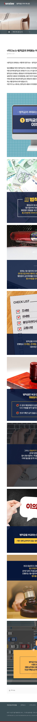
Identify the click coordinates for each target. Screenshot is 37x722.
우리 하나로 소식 (18, 32)
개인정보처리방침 (12, 705)
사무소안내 (32, 705)
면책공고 (23, 705)
